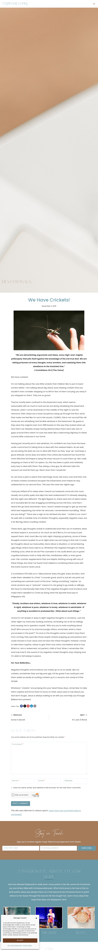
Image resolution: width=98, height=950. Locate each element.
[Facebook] (21, 706)
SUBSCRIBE (86, 848)
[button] (36, 918)
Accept (20, 940)
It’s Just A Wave (79, 717)
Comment (17, 744)
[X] (24, 706)
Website (68, 781)
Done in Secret (18, 717)
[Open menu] (94, 3)
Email (41, 781)
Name (15, 781)
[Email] (34, 706)
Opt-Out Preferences (14, 946)
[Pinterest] (28, 706)
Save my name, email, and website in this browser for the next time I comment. (47, 788)
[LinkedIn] (31, 706)
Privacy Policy (27, 946)
